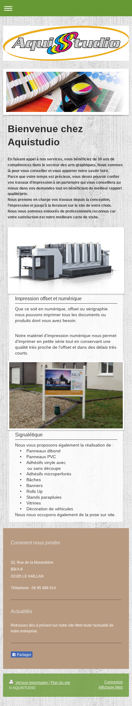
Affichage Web (111, 687)
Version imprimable (32, 683)
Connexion (113, 682)
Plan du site (60, 683)
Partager (23, 655)
